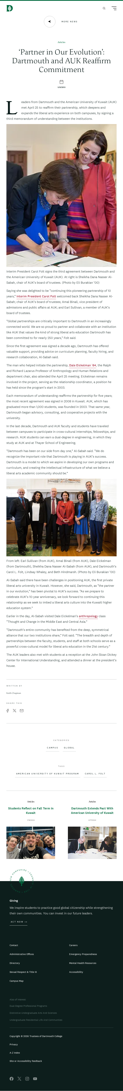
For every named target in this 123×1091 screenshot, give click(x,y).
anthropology (88, 616)
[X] (19, 1079)
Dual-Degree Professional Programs (28, 1005)
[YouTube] (35, 1079)
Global (69, 747)
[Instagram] (27, 1079)
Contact (14, 945)
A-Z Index (15, 1052)
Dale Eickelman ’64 (82, 365)
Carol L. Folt (95, 773)
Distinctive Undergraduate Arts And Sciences (33, 1012)
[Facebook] (11, 1079)
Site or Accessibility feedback (26, 1060)
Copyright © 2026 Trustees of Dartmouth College (36, 1036)
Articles (61, 42)
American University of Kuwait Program (47, 773)
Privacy (14, 1044)
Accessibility (76, 971)
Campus (52, 747)
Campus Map (17, 980)
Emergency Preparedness (83, 954)
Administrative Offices (22, 954)
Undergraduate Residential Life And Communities (36, 1019)
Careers (73, 945)
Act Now (17, 922)
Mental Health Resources (82, 963)
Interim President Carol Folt (36, 296)
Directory (15, 963)
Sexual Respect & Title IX (23, 971)
